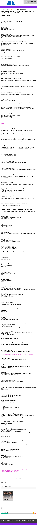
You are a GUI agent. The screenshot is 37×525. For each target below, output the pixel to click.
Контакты (2, 520)
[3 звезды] (23, 9)
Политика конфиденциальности (10, 520)
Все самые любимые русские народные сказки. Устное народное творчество (8, 498)
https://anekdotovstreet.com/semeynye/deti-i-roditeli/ (10, 470)
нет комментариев (14, 9)
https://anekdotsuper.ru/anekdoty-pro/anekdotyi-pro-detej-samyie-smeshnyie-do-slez (15, 469)
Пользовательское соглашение (21, 520)
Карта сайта (3, 521)
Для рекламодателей (30, 520)
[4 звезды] (24, 9)
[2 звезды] (22, 9)
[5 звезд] (25, 9)
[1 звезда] (21, 9)
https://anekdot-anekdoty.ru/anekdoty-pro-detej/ (9, 471)
